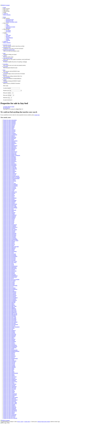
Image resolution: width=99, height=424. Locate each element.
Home (4, 7)
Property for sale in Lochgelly (9, 296)
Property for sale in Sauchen (9, 362)
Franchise (8, 40)
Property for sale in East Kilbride (10, 207)
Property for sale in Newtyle (9, 325)
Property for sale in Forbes (8, 219)
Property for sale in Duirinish (9, 201)
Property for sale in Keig (8, 263)
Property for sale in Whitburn (9, 405)
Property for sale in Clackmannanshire (11, 178)
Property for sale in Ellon (8, 211)
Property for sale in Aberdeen (9, 121)
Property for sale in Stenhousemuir (10, 373)
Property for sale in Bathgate (9, 142)
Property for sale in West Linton (10, 403)
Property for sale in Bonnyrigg (9, 153)
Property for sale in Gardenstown (10, 227)
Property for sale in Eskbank (9, 212)
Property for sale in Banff (8, 139)
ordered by (13, 109)
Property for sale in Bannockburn (10, 140)
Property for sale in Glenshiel (9, 236)
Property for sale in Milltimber (9, 308)
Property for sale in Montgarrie (9, 309)
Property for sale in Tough (8, 390)
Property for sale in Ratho (8, 348)
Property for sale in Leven (8, 290)
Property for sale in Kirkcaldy (9, 274)
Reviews (8, 36)
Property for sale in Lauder (9, 284)
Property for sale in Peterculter (9, 334)
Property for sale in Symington (9, 384)
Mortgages (8, 28)
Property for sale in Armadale (9, 133)
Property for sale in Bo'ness (9, 150)
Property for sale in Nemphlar (9, 315)
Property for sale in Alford (8, 127)
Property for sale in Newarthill (9, 318)
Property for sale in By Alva (9, 416)
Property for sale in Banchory (9, 138)
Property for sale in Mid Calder (9, 306)
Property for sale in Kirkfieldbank (10, 275)
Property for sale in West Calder (10, 402)
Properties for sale (10, 19)
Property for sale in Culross (9, 189)
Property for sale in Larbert (9, 283)
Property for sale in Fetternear (9, 216)
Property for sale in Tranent (9, 391)
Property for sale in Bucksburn (9, 163)
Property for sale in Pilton (8, 337)
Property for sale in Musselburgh (10, 314)
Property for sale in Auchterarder (10, 134)
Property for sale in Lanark (9, 281)
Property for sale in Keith (8, 264)
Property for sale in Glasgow (9, 228)
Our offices (8, 30)
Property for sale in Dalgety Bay (10, 191)
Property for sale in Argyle (8, 132)
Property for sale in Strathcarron (10, 379)
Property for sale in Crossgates (9, 188)
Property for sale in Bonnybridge (10, 151)
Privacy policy (20, 421)
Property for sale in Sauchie (9, 363)
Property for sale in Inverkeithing (10, 256)
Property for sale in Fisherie (9, 218)
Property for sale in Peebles (9, 331)
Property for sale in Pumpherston (10, 346)
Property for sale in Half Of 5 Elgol (10, 240)
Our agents (8, 31)
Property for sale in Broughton (9, 159)
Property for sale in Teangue (9, 385)
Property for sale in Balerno (9, 135)
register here (37, 114)
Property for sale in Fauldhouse (9, 215)
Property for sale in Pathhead (9, 330)
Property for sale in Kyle (8, 278)
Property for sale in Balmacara (9, 137)
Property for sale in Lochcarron (9, 295)
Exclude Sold (6, 100)
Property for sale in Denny (8, 196)
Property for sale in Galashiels (9, 225)
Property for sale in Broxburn (9, 160)
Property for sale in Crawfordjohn (10, 185)
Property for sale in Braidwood (9, 154)
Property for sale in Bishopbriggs (10, 145)
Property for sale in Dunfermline (10, 204)
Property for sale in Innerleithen (10, 251)
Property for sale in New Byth (9, 317)
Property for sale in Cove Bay (9, 183)
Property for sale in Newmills (9, 323)
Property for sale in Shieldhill (9, 367)
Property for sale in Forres (8, 222)
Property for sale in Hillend (9, 249)
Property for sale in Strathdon (9, 380)
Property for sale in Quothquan (9, 347)
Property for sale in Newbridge (9, 319)
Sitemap (39, 421)
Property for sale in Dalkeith (9, 193)
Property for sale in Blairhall (9, 149)
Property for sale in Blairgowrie (10, 148)
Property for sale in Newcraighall (10, 322)
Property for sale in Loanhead (9, 294)
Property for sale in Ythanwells (9, 414)
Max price (5, 95)
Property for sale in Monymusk (9, 311)
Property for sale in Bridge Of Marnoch (11, 155)
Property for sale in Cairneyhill (9, 167)
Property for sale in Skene (8, 369)
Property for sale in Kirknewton (10, 277)
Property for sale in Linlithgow (9, 291)
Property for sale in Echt (8, 208)
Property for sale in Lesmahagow (10, 289)
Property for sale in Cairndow (9, 166)
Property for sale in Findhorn (9, 217)
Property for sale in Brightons (9, 156)
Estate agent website (45, 421)
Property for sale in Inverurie (9, 260)
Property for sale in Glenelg (9, 232)
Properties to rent (9, 20)
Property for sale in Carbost (9, 170)
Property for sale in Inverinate (9, 253)
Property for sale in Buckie (9, 162)
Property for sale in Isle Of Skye (10, 261)
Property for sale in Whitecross (9, 407)
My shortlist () (6, 107)
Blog (7, 34)
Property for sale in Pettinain (9, 336)
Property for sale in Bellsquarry (9, 143)
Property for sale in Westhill (9, 404)
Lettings (7, 25)
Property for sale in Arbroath (9, 129)
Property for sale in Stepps (8, 374)
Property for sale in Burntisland (9, 165)
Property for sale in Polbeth (9, 340)
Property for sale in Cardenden (9, 171)
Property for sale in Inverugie (9, 258)
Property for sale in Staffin (8, 371)
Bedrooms (5, 97)
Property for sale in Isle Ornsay (9, 262)
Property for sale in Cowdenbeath (10, 184)
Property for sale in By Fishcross (10, 418)
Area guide (8, 35)
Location (5, 88)
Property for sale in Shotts (8, 368)
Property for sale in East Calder (9, 206)
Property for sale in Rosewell (9, 356)
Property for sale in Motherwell (9, 312)
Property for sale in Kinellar (9, 269)
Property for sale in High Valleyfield (11, 246)
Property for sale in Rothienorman (10, 358)
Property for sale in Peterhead (9, 335)
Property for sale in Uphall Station (10, 397)
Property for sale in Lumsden (9, 301)
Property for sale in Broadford (9, 157)
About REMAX (9, 37)
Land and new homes (10, 26)
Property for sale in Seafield (9, 365)
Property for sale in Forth (8, 223)
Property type (6, 90)
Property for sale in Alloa (8, 128)
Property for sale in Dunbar (9, 202)
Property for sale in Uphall (8, 396)
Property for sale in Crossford (9, 187)
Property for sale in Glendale (9, 230)
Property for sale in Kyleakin (9, 280)
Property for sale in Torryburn (9, 388)
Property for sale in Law (8, 286)
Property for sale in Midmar (9, 307)
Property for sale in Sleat (8, 370)
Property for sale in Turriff (8, 392)
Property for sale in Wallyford (9, 398)
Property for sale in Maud (8, 303)
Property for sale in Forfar (8, 221)
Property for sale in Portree (9, 342)
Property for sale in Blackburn (9, 146)
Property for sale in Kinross (9, 272)
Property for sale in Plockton (9, 339)
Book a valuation (7, 14)
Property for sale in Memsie (9, 305)
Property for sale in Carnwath (9, 174)
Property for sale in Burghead (9, 415)
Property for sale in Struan (8, 382)
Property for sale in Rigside (9, 354)
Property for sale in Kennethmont (10, 266)
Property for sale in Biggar (8, 144)
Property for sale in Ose (8, 329)
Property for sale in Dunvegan (9, 205)
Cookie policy (27, 421)
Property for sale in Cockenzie (9, 180)
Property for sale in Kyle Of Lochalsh (11, 279)
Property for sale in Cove (8, 182)
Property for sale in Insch (8, 252)
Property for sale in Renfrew (9, 352)
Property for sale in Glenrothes (9, 235)
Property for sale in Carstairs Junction (11, 176)
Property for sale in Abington (9, 123)
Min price (5, 92)
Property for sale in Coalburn (9, 179)
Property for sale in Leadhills (9, 288)
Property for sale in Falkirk (9, 213)
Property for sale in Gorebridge (9, 238)
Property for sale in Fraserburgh (10, 224)
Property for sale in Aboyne (9, 125)
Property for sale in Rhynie (9, 353)
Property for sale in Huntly (9, 250)
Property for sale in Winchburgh (10, 410)
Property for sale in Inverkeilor (9, 255)
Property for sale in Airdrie (9, 126)
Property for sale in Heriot (8, 245)
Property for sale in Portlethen (9, 341)
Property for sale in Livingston (9, 292)
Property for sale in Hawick (9, 244)
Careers (7, 39)
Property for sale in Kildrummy (9, 267)
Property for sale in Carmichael (9, 173)
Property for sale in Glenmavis (9, 234)
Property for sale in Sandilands (9, 360)
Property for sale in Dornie (9, 199)
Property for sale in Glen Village (10, 229)
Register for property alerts (11, 22)
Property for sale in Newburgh (9, 320)
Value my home (11, 106)
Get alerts (5, 106)
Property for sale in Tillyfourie (9, 387)
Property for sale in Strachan (9, 378)
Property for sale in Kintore (9, 273)
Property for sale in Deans (8, 194)
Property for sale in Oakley (9, 328)
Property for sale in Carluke (9, 172)
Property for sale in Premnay (9, 343)
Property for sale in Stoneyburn (9, 376)
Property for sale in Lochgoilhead (10, 297)
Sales (7, 24)
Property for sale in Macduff (9, 302)
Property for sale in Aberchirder (10, 120)
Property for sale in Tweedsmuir (10, 393)
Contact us (5, 13)
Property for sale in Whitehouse (10, 409)
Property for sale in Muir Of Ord (10, 313)
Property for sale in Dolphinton (9, 198)
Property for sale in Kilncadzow (10, 268)
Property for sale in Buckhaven (9, 161)
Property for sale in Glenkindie (9, 233)
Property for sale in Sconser (9, 364)
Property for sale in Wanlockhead (10, 399)
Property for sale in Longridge (9, 298)
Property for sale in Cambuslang (10, 168)
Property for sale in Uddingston (10, 395)
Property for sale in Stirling (9, 375)
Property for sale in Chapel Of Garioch (11, 177)
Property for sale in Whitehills (9, 408)
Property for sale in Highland (9, 247)
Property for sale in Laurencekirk (10, 285)
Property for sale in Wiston (9, 413)
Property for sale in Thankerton (9, 386)
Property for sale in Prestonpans (10, 345)
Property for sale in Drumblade (9, 200)
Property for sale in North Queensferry (11, 326)
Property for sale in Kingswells (9, 270)
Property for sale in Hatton (8, 243)
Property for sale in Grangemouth (10, 239)
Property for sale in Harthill (9, 241)
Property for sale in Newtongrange (10, 324)
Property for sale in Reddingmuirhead (11, 351)
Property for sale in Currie (8, 190)
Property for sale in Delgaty (9, 195)
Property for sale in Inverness (9, 257)
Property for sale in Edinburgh (9, 210)
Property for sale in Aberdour (9, 122)
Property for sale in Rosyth (9, 357)
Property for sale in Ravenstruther (10, 350)
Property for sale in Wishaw (9, 412)
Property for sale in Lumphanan (10, 300)
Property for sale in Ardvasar (9, 131)
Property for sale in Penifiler (9, 333)
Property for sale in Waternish (9, 401)
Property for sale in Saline (8, 359)
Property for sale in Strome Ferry (10, 381)
